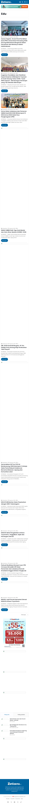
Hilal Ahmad (4, 343)
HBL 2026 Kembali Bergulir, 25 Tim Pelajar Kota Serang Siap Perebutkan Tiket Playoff (14, 347)
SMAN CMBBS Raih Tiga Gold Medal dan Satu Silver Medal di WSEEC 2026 (13, 231)
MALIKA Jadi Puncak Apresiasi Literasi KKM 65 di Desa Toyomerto (14, 600)
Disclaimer (17, 798)
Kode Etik (13, 798)
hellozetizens (4, 37)
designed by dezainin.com (19, 796)
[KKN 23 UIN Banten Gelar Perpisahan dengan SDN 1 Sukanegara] (14, 491)
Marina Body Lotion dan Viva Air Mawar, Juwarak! (17, 719)
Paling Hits (6, 714)
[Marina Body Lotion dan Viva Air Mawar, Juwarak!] (5, 720)
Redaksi (8, 798)
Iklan (22, 798)
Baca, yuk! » (4, 54)
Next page (23, 614)
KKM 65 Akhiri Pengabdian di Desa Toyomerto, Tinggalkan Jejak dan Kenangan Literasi (12, 534)
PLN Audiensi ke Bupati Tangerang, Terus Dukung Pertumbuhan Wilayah (18, 732)
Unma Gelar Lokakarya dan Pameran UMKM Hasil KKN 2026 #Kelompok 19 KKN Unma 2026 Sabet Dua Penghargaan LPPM (14, 114)
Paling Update (21, 714)
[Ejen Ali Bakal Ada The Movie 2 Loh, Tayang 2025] (5, 726)
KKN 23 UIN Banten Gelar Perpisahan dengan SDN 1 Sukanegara (13, 503)
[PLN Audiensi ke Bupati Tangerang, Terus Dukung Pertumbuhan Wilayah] (5, 732)
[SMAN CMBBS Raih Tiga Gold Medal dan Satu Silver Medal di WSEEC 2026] (14, 177)
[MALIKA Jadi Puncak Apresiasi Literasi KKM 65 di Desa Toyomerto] (14, 588)
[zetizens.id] (6, 2)
